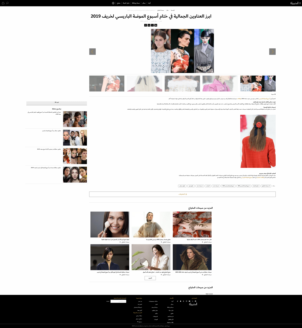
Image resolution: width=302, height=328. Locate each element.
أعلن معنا (139, 310)
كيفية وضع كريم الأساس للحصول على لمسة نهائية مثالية (115, 239)
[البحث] (7, 3)
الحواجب (208, 186)
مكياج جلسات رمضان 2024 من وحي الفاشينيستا (158, 239)
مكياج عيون (191, 186)
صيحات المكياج (160, 10)
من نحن (140, 301)
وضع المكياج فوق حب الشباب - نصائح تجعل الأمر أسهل (156, 272)
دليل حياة (171, 310)
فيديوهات (155, 316)
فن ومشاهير (170, 316)
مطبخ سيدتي (139, 319)
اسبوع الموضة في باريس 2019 (228, 186)
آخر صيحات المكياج (266, 186)
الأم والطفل (170, 319)
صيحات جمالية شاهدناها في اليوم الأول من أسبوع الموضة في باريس (113, 272)
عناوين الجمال (256, 186)
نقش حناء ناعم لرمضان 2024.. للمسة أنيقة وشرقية (199, 239)
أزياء (149, 3)
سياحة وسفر (155, 307)
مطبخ (118, 3)
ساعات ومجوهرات (153, 301)
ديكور (156, 313)
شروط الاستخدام (138, 307)
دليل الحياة (126, 3)
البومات (156, 319)
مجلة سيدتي (139, 316)
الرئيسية (173, 10)
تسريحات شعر (216, 186)
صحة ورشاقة (136, 3)
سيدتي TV (139, 322)
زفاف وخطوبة (170, 322)
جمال (144, 3)
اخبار (156, 304)
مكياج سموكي (182, 186)
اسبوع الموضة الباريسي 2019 (244, 186)
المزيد (150, 278)
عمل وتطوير (155, 310)
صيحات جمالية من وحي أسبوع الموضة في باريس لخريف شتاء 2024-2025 (193, 272)
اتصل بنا (140, 304)
